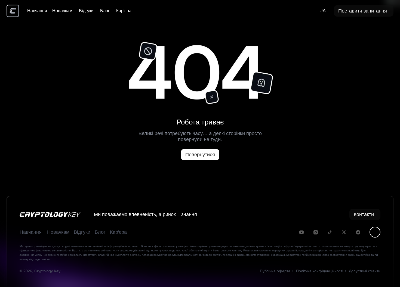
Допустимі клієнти (364, 271)
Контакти (364, 214)
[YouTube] (301, 232)
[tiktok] (330, 232)
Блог (105, 10)
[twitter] (344, 232)
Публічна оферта (275, 271)
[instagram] (316, 232)
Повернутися (200, 154)
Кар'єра (123, 10)
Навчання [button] (31, 232)
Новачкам (62, 10)
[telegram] (358, 232)
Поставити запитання (362, 11)
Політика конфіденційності (319, 271)
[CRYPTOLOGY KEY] (13, 11)
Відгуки (86, 10)
